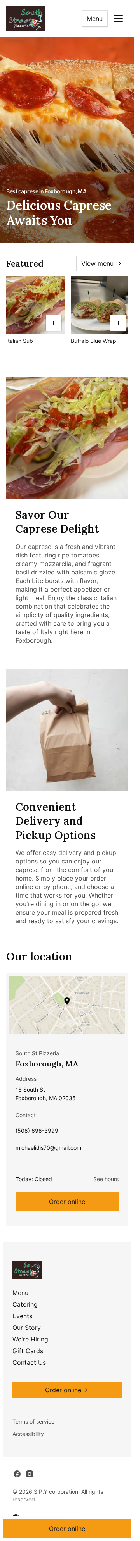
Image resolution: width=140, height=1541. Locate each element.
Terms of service (33, 1421)
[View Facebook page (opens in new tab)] (17, 1474)
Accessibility (28, 1434)
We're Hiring (30, 1339)
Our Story (26, 1327)
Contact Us (29, 1362)
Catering (25, 1304)
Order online (67, 1202)
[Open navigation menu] (118, 18)
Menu (95, 18)
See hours (106, 1179)
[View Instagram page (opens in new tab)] (29, 1474)
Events (22, 1316)
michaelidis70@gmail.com (48, 1149)
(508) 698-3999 (37, 1132)
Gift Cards (27, 1351)
